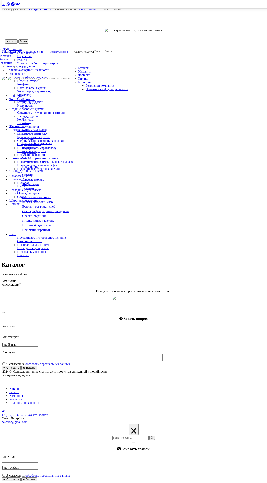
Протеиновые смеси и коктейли (38, 168)
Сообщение (9, 352)
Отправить (12, 367)
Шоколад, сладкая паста (33, 244)
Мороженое (17, 73)
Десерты (23, 66)
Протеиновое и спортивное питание (33, 158)
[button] (13, 234)
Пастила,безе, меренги (32, 88)
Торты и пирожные (22, 99)
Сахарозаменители (21, 175)
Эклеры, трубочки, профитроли (38, 63)
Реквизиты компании (100, 85)
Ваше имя (8, 326)
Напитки (15, 204)
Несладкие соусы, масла (33, 248)
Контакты (15, 399)
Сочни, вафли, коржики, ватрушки (40, 140)
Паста (21, 186)
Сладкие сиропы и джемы (26, 170)
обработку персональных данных (47, 364)
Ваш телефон (10, 337)
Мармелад (24, 95)
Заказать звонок (87, 8)
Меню (23, 41)
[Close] (3, 312)
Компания (84, 82)
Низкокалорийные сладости (28, 129)
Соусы (21, 197)
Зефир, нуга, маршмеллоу (34, 91)
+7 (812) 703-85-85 (33, 51)
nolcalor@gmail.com (14, 422)
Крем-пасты (25, 105)
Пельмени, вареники (31, 154)
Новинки (15, 95)
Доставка (84, 75)
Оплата (83, 78)
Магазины (84, 71)
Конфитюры (25, 119)
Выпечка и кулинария (24, 193)
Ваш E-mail (9, 344)
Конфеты (23, 84)
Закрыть (30, 367)
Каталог (11, 41)
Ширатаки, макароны (31, 251)
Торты (21, 70)
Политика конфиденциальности (27, 70)
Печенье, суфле (27, 80)
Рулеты (22, 59)
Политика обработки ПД (26, 402)
